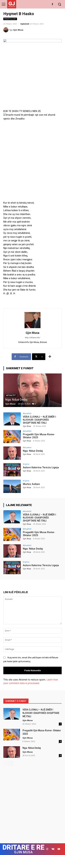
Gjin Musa (18, 30)
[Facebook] (52, 4)
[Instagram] (47, 849)
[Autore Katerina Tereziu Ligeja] (12, 469)
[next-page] (11, 763)
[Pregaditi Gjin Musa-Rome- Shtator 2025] (12, 436)
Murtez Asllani (31, 484)
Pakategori (10, 19)
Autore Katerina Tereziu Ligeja (41, 467)
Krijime (26, 464)
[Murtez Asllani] (12, 486)
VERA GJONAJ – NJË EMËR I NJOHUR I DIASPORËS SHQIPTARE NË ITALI (39, 419)
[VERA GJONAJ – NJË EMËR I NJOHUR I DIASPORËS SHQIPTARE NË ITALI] (12, 419)
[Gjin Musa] (6, 29)
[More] (49, 356)
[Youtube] (59, 849)
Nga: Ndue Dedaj (16, 399)
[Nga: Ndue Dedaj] (32, 390)
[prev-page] (5, 763)
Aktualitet (27, 413)
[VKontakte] (53, 849)
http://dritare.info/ (32, 338)
